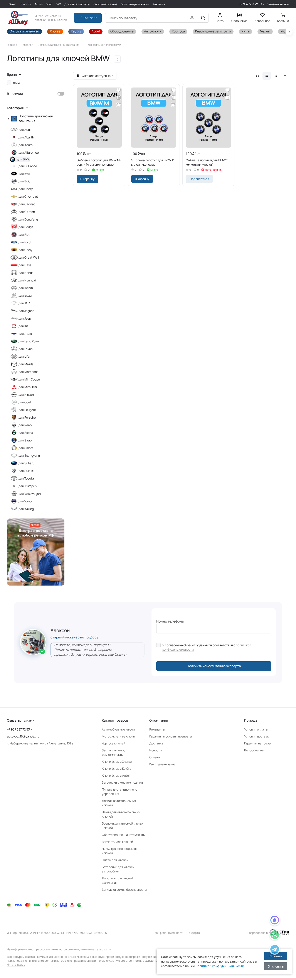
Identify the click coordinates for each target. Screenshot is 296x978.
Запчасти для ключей (117, 842)
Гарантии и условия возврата (170, 736)
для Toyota (26, 478)
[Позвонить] (274, 950)
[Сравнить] (118, 97)
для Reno (25, 425)
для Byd (24, 174)
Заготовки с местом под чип (122, 782)
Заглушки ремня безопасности (124, 889)
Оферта (194, 933)
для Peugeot (27, 410)
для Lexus (25, 349)
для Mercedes (28, 372)
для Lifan (24, 356)
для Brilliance (27, 166)
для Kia (23, 326)
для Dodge (25, 227)
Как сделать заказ (162, 764)
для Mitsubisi (27, 387)
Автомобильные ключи (118, 729)
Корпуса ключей (113, 743)
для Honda (26, 273)
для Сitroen (26, 212)
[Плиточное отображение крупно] (257, 76)
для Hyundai (27, 280)
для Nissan (26, 394)
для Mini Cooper (29, 379)
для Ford (24, 242)
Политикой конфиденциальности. (220, 966)
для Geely (25, 250)
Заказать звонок (278, 4)
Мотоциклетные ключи (118, 736)
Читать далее (16, 964)
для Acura (25, 145)
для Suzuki (26, 471)
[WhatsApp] (274, 935)
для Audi (24, 130)
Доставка (156, 743)
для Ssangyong (29, 455)
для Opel (24, 402)
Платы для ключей (115, 860)
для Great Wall (28, 257)
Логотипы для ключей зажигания (35, 118)
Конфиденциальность (169, 933)
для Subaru (26, 463)
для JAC (24, 303)
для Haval (25, 265)
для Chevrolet (28, 196)
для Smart (25, 448)
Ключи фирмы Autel (116, 775)
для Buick (25, 181)
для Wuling (26, 509)
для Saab (25, 440)
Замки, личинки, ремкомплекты (113, 752)
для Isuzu (25, 295)
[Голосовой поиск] (193, 17)
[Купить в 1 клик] (118, 104)
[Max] (274, 921)
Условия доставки (257, 736)
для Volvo (25, 501)
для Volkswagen (29, 494)
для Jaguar (26, 311)
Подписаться (199, 179)
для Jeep (24, 318)
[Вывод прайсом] (285, 76)
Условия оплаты (255, 729)
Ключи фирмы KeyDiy (116, 768)
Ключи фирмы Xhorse (117, 761)
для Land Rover (29, 341)
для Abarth (26, 137)
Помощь (250, 720)
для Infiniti (25, 288)
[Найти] (203, 17)
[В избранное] (118, 90)
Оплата (154, 757)
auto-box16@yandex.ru (23, 736)
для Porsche (27, 417)
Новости (155, 750)
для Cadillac (26, 204)
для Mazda (26, 364)
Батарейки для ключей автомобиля (118, 869)
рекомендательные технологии (89, 949)
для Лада (25, 334)
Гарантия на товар (257, 743)
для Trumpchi (27, 486)
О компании (158, 720)
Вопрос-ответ (254, 750)
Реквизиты (157, 729)
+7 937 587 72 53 (250, 4)
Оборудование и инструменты (123, 835)
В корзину (87, 179)
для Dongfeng (28, 219)
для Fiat (24, 234)
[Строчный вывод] (276, 76)
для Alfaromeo (28, 152)
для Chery (25, 189)
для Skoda (25, 433)
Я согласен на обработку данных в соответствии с (206, 647)
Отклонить (276, 966)
